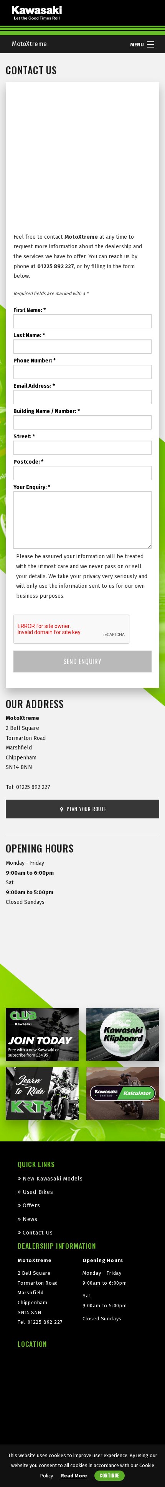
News (30, 1219)
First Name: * (29, 310)
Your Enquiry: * (31, 487)
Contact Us (38, 1233)
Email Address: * (34, 386)
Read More (74, 1476)
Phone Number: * (34, 360)
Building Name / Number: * (46, 411)
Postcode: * (28, 462)
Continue (109, 1475)
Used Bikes (38, 1192)
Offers (31, 1205)
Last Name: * (29, 335)
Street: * (24, 436)
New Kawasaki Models (53, 1179)
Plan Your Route (86, 809)
